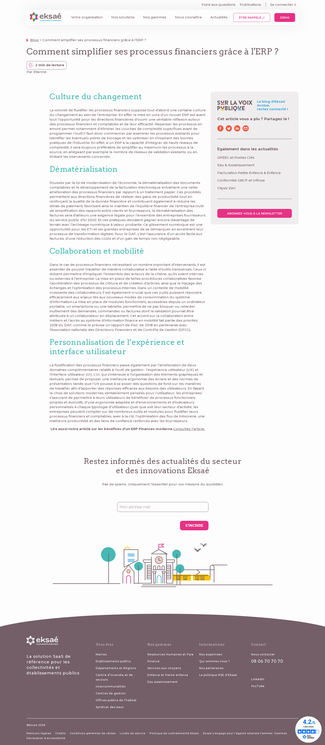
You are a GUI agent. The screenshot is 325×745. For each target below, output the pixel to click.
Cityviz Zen (226, 188)
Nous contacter (263, 654)
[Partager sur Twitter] (229, 128)
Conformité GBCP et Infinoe (241, 180)
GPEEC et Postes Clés (235, 157)
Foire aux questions (218, 4)
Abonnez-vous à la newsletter (254, 213)
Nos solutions (123, 17)
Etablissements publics (113, 661)
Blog (34, 40)
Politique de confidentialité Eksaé (174, 733)
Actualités (219, 17)
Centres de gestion (111, 693)
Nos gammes (154, 17)
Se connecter (282, 4)
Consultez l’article (189, 429)
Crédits (60, 733)
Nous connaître (188, 17)
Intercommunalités (111, 686)
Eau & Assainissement (235, 165)
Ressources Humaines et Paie (170, 654)
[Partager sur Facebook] (221, 128)
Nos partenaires (211, 668)
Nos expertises (210, 654)
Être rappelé (250, 17)
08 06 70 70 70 (267, 661)
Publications (250, 4)
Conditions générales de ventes (93, 733)
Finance (153, 661)
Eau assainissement (162, 681)
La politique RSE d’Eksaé (218, 675)
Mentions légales (39, 733)
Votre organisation (87, 17)
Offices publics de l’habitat (116, 700)
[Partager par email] (245, 128)
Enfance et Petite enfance (167, 675)
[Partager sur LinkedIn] (237, 128)
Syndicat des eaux (110, 707)
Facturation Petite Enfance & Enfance (249, 173)
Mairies (101, 654)
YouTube (258, 686)
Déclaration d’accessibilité (46, 738)
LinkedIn (257, 679)
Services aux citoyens (164, 668)
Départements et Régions (116, 668)
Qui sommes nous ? (214, 661)
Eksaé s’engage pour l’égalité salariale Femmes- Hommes (245, 733)
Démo (284, 17)
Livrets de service (132, 733)
